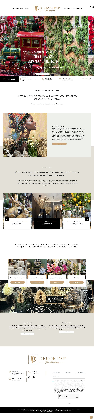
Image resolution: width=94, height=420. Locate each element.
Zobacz (18, 228)
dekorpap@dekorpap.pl (17, 379)
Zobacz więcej (59, 143)
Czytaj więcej (27, 333)
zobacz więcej (42, 73)
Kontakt (72, 8)
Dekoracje (69, 410)
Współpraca (67, 8)
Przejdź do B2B (67, 332)
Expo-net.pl (51, 411)
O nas (21, 8)
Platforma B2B (79, 8)
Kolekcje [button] (26, 8)
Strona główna (15, 8)
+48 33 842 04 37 (35, 373)
